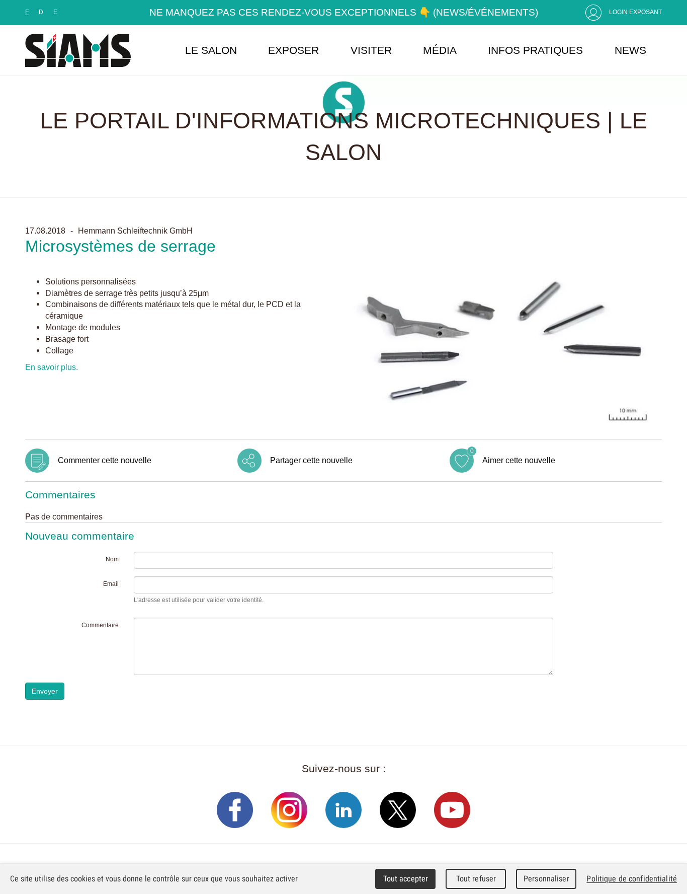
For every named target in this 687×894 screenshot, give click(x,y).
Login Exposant (635, 12)
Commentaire (100, 625)
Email (111, 583)
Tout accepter (405, 878)
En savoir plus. (51, 366)
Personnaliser (546, 878)
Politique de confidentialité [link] (631, 878)
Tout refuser (476, 878)
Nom (112, 559)
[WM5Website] (78, 50)
